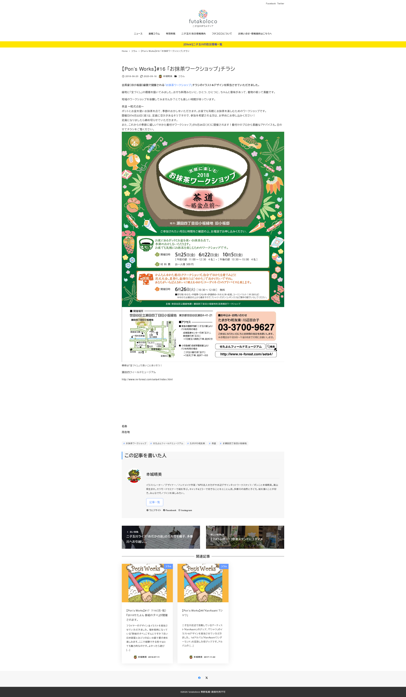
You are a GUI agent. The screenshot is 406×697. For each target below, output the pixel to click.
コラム (181, 76)
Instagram (186, 510)
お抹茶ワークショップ (135, 443)
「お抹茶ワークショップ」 (179, 85)
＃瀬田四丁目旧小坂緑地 (234, 443)
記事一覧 (154, 502)
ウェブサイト (155, 510)
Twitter (280, 3)
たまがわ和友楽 (197, 443)
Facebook (271, 3)
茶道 (213, 443)
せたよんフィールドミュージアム (167, 443)
